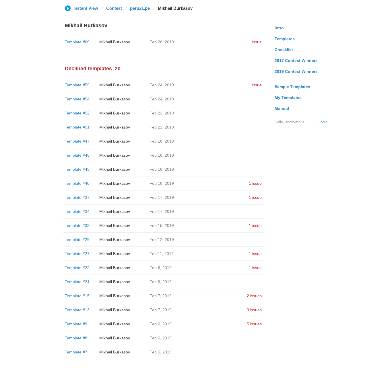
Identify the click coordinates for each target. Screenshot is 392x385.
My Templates (288, 97)
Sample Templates (292, 86)
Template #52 (77, 113)
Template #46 (77, 155)
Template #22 (77, 267)
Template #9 (76, 324)
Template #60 (77, 42)
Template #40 (77, 183)
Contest (114, 8)
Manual (282, 108)
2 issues (254, 295)
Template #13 (77, 310)
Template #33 (77, 225)
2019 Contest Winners (296, 71)
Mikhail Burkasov (114, 42)
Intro (279, 28)
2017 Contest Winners (296, 60)
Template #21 (77, 281)
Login (323, 122)
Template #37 (77, 197)
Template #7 (76, 352)
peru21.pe (140, 8)
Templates (285, 38)
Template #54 (77, 99)
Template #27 (77, 253)
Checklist (284, 49)
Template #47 (77, 141)
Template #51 (77, 127)
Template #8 (76, 338)
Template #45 (77, 169)
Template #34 (77, 211)
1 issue (255, 42)
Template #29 (77, 239)
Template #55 (77, 85)
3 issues (254, 310)
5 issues (254, 324)
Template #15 (77, 295)
